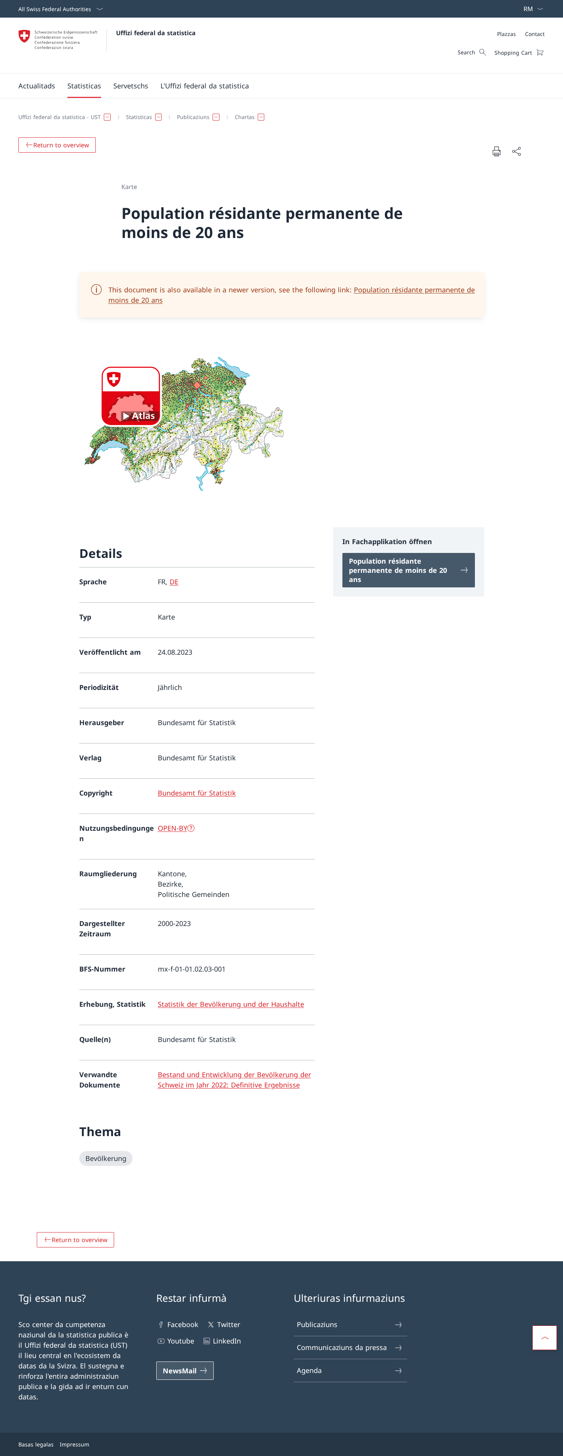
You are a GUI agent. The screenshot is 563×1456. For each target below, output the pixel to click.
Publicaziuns (317, 1324)
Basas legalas (36, 1444)
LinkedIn (227, 1340)
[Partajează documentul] (516, 151)
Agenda (309, 1370)
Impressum (74, 1444)
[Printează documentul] (496, 151)
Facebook (182, 1324)
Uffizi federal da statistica (156, 33)
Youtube (180, 1340)
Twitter (228, 1324)
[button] (36, 85)
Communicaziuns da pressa (342, 1347)
